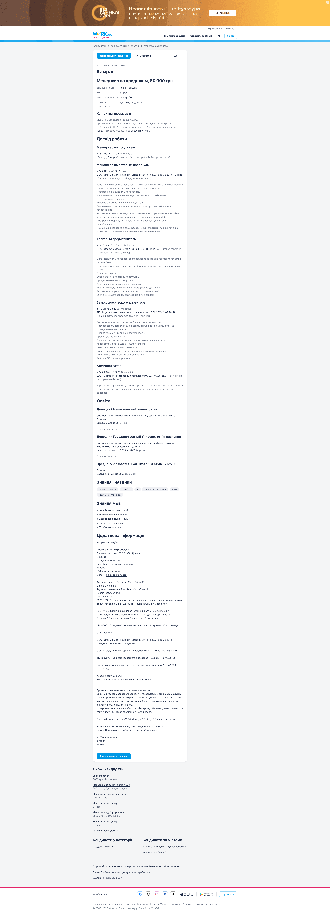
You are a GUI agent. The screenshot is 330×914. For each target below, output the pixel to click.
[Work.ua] (102, 35)
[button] (219, 36)
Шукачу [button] (226, 894)
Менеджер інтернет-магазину (109, 794)
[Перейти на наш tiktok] (173, 894)
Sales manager (101, 775)
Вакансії (106, 878)
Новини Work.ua (159, 904)
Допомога (188, 904)
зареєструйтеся (140, 130)
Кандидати (163, 846)
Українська (99, 894)
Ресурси (175, 904)
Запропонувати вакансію (113, 55)
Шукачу (229, 28)
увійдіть (101, 130)
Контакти (142, 904)
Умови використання (209, 904)
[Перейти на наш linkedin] (165, 894)
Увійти (230, 36)
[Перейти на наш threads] (148, 894)
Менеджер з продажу (105, 803)
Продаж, (103, 846)
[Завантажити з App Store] (188, 894)
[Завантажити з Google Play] (208, 894)
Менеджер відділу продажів (109, 812)
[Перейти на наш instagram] (156, 894)
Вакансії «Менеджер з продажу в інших (120, 872)
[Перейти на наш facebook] (140, 894)
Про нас (130, 904)
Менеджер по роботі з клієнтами (111, 785)
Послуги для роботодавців (108, 904)
